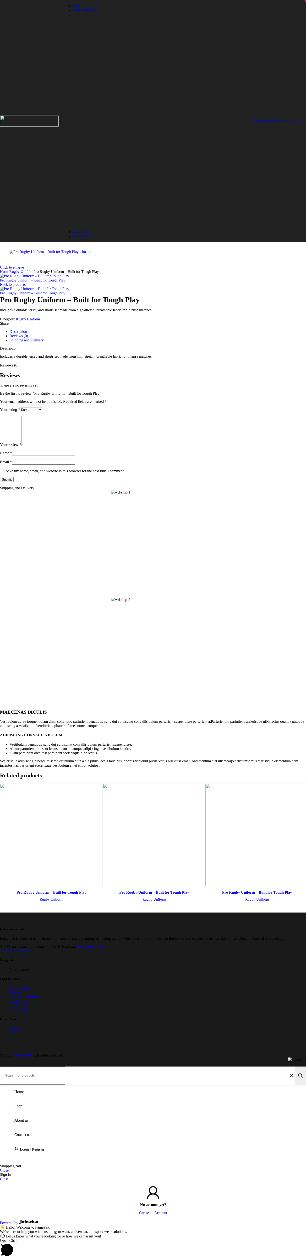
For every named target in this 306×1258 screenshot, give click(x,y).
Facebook (17, 1033)
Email (6, 462)
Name (6, 453)
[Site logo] (29, 125)
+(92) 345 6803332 (15, 951)
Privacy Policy (21, 988)
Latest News (19, 1005)
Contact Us (18, 1001)
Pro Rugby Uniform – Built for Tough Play (32, 280)
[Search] (300, 1076)
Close (4, 1170)
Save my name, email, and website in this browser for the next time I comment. (65, 471)
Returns (15, 993)
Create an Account (153, 1213)
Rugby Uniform (28, 319)
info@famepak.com (92, 947)
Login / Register (32, 1149)
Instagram (17, 1028)
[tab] (18, 331)
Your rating (10, 410)
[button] (153, 1248)
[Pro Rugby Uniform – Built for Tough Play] (51, 836)
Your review (11, 445)
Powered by (9, 1223)
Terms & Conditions (25, 997)
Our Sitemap (19, 1010)
